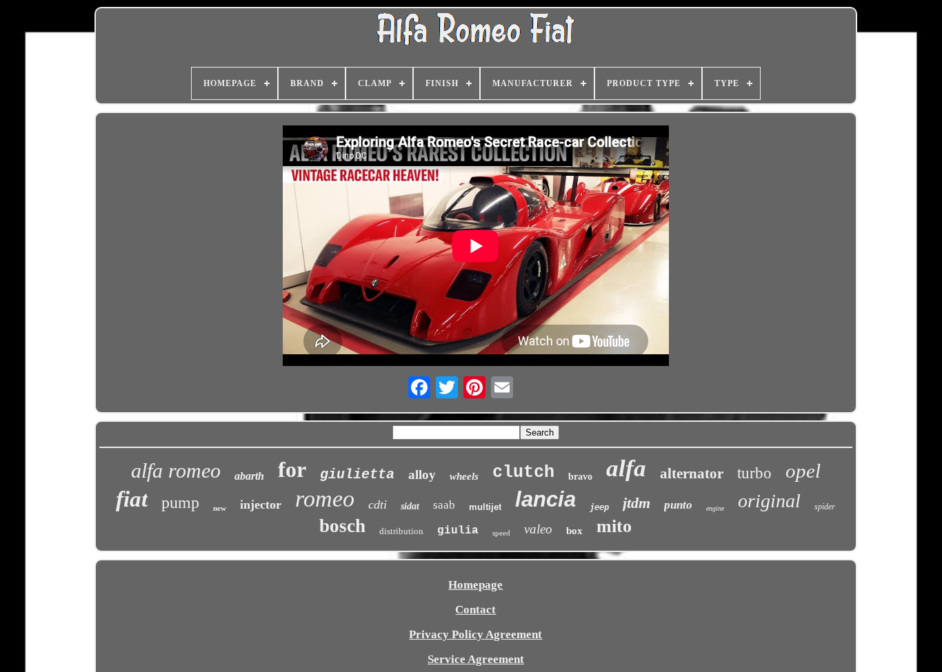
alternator (691, 473)
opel (803, 471)
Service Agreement (476, 659)
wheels (464, 476)
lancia (545, 499)
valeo (538, 529)
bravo (580, 476)
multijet (485, 507)
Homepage (475, 584)
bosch (342, 526)
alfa (626, 468)
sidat (410, 506)
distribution (401, 531)
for (292, 469)
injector (260, 504)
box (574, 530)
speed (501, 533)
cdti (377, 504)
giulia (458, 531)
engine (715, 508)
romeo (324, 498)
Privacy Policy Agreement (475, 634)
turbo (754, 473)
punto (678, 504)
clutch (523, 472)
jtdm (636, 502)
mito (614, 526)
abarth (249, 476)
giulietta (357, 474)
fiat (132, 499)
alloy (422, 474)
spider (824, 506)
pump (180, 502)
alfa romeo (176, 470)
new (219, 508)
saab (444, 504)
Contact (475, 609)
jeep (599, 507)
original (769, 500)
